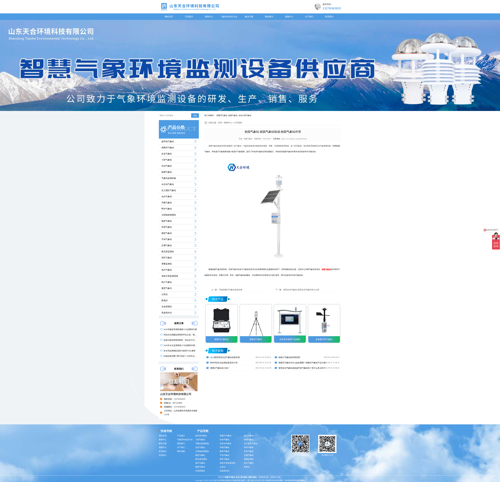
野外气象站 (166, 209)
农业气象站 (166, 154)
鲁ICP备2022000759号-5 (256, 480)
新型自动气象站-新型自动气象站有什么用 (301, 290)
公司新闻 (238, 123)
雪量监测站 (166, 264)
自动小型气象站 (245, 115)
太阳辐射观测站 (168, 215)
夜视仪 (164, 300)
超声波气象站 (167, 141)
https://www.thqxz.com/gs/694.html (294, 139)
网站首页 (169, 16)
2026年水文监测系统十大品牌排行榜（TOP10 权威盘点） (180, 345)
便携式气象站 (221, 115)
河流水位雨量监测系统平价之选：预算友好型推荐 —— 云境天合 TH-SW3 (180, 335)
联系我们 (329, 16)
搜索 (195, 116)
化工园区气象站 (168, 190)
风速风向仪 (166, 313)
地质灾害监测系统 (169, 276)
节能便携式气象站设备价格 (230, 290)
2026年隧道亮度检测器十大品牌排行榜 (180, 329)
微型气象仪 (166, 288)
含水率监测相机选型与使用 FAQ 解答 (179, 351)
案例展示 (269, 16)
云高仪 (164, 294)
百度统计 (163, 455)
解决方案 (249, 16)
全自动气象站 (167, 184)
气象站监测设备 (168, 178)
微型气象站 (166, 233)
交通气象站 (166, 245)
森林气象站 (166, 221)
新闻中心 (209, 16)
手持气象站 (166, 239)
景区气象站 (166, 258)
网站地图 (181, 451)
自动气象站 (166, 166)
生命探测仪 (166, 306)
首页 (220, 123)
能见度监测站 (167, 251)
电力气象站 (166, 282)
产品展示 (189, 16)
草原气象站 (166, 227)
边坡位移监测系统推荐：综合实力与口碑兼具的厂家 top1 (180, 340)
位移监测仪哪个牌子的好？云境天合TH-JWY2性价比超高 (180, 356)
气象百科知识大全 (229, 16)
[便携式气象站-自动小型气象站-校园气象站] (190, 7)
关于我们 (309, 16)
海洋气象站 (166, 270)
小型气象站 (166, 160)
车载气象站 (166, 203)
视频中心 (289, 16)
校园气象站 (233, 115)
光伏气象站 (166, 196)
